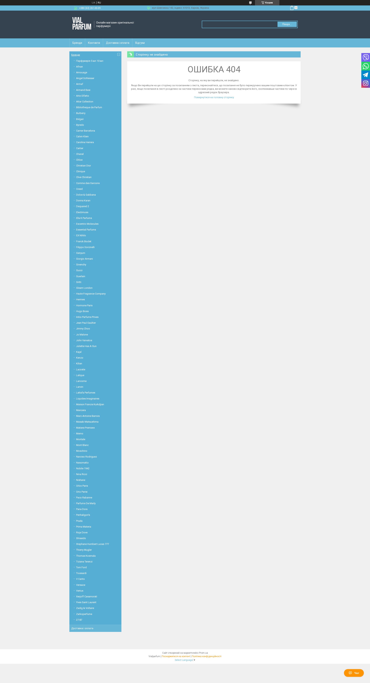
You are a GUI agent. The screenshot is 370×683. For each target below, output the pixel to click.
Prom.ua (203, 653)
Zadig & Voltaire (85, 608)
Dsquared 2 (82, 206)
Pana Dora (81, 509)
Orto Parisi (81, 491)
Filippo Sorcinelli (85, 247)
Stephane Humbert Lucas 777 (92, 544)
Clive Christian (84, 177)
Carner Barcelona (85, 130)
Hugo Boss (82, 311)
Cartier (79, 148)
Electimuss (82, 212)
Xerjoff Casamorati (86, 596)
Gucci (79, 270)
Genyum (80, 253)
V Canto (80, 578)
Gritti (78, 282)
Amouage (81, 72)
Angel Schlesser (85, 78)
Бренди (77, 42)
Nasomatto (82, 462)
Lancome (81, 381)
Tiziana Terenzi (84, 561)
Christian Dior (83, 165)
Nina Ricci (81, 474)
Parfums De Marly (86, 503)
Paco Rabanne (84, 497)
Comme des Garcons (88, 183)
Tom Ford (81, 567)
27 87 (79, 619)
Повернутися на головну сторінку (214, 97)
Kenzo (79, 357)
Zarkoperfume (84, 614)
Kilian (79, 363)
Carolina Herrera (85, 142)
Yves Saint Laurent (86, 602)
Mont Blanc (82, 445)
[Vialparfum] (82, 24)
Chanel (80, 154)
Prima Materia (83, 526)
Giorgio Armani (84, 258)
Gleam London (84, 287)
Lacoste (80, 369)
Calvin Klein (82, 136)
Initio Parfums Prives (87, 317)
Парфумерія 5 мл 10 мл (89, 60)
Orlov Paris (82, 485)
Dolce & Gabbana (86, 194)
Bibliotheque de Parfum (89, 107)
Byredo (80, 124)
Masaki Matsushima (87, 421)
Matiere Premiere (85, 427)
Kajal (79, 351)
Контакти (94, 42)
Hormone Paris (84, 305)
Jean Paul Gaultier (86, 322)
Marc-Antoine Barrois (88, 416)
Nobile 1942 (82, 468)
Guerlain (80, 276)
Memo (79, 433)
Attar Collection (84, 101)
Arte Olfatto (82, 95)
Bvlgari (80, 119)
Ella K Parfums (84, 218)
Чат (356, 673)
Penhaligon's (83, 514)
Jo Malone (82, 334)
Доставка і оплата (117, 42)
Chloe (79, 159)
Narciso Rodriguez (86, 456)
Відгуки (140, 42)
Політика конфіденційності (206, 656)
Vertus (79, 590)
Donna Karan (83, 200)
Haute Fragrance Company (91, 293)
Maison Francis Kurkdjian (90, 404)
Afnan (79, 66)
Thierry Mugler (84, 549)
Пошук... (287, 24)
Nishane (80, 480)
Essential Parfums (86, 229)
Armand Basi (83, 90)
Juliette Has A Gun (86, 346)
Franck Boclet (83, 241)
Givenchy (81, 264)
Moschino (81, 450)
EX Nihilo (81, 235)
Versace (80, 584)
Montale (80, 439)
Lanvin (79, 386)
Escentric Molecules (87, 223)
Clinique (80, 171)
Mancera (81, 410)
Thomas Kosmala (86, 555)
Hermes (80, 299)
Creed (79, 188)
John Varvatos (84, 340)
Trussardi (81, 573)
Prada (79, 520)
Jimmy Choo (83, 328)
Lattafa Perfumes (85, 392)
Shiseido (81, 538)
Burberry (80, 113)
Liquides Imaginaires (87, 398)
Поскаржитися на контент (176, 656)
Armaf (79, 84)
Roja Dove (81, 532)
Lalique (80, 375)
